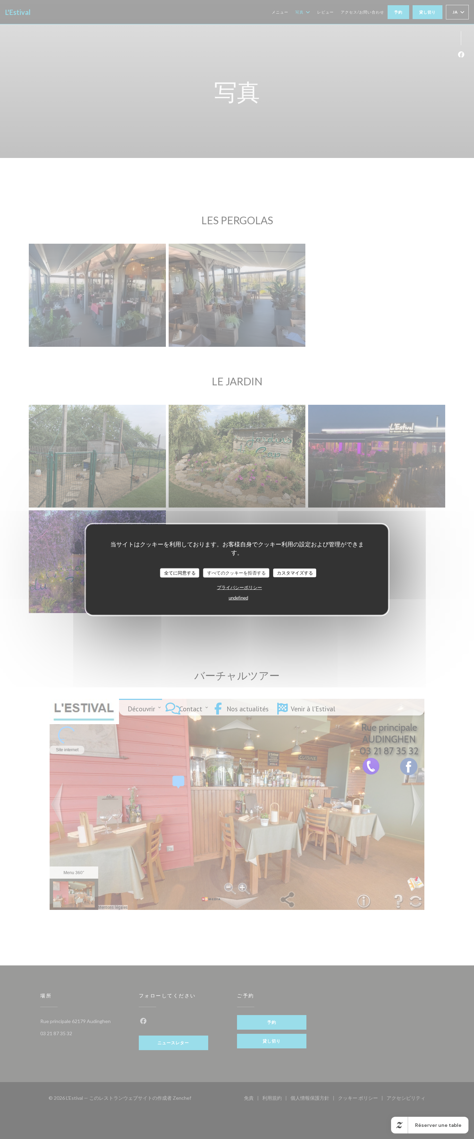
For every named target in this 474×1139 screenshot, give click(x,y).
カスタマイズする (295, 572)
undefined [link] (238, 598)
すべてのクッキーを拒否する (236, 572)
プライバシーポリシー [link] (239, 587)
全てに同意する (180, 572)
